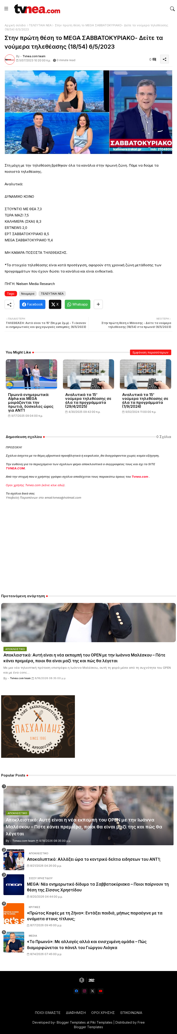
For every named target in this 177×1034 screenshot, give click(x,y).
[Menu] (6, 8)
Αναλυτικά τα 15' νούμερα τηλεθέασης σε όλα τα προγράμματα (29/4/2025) (88, 400)
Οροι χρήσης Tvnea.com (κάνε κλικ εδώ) (35, 485)
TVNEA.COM (15, 468)
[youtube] (100, 991)
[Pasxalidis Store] (38, 756)
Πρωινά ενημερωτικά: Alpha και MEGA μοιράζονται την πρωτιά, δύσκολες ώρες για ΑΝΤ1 (30, 402)
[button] (172, 8)
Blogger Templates (71, 1022)
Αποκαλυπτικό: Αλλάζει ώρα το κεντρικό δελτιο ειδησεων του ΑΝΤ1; (94, 859)
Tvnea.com (140, 476)
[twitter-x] (92, 991)
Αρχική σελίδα (15, 25)
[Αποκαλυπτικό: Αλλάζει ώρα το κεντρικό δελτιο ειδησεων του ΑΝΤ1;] (13, 859)
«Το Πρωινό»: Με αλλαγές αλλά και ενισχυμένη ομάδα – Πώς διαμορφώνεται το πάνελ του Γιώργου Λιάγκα (87, 944)
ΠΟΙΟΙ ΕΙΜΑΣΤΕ (47, 1012)
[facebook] (76, 991)
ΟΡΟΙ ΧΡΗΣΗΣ (103, 1012)
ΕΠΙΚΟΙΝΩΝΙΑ (131, 1012)
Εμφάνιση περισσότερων (150, 352)
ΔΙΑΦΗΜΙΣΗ (76, 1012)
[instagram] (84, 991)
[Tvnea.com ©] (36, 8)
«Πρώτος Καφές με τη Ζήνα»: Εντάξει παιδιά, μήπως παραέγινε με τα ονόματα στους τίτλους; (94, 916)
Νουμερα (27, 293)
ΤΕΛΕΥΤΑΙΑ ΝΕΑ (40, 25)
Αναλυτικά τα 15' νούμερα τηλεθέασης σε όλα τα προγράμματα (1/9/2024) (145, 400)
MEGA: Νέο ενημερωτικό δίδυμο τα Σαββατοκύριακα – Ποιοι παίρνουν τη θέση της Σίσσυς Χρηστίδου (98, 887)
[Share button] (98, 304)
